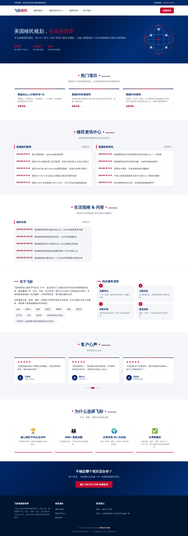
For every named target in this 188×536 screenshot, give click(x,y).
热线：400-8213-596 (104, 509)
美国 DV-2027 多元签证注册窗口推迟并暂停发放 (54, 175)
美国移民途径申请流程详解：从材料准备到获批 (135, 161)
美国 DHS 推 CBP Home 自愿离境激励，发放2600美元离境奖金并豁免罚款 (60, 168)
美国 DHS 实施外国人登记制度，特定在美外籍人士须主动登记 (60, 161)
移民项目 (39, 10)
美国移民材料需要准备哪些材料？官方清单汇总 (56, 251)
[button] (86, 388)
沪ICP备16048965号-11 (81, 531)
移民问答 (73, 10)
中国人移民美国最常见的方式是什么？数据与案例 (136, 175)
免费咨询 (167, 10)
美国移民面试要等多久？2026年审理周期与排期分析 (58, 258)
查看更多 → (87, 146)
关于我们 (87, 10)
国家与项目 (59, 509)
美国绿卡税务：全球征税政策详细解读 (131, 168)
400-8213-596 (168, 2)
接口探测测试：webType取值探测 (47, 154)
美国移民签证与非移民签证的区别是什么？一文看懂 (137, 154)
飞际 (20, 10)
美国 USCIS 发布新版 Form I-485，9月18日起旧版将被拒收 (59, 182)
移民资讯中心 (57, 10)
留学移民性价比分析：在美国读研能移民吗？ (134, 182)
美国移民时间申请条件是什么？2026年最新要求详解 (58, 229)
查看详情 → (23, 106)
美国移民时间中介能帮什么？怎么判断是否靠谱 (56, 243)
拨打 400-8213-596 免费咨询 (94, 484)
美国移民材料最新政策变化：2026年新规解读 (55, 236)
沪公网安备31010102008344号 (104, 531)
